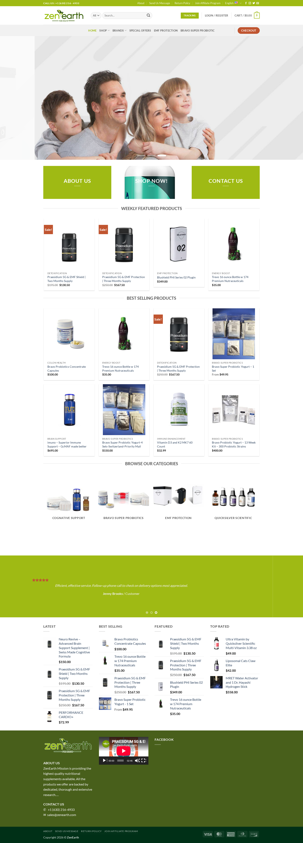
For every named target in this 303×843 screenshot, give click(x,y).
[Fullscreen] (143, 760)
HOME (92, 30)
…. (57, 795)
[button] (216, 15)
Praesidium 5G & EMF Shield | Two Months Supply (66, 279)
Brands (118, 30)
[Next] (291, 98)
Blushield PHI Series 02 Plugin (176, 277)
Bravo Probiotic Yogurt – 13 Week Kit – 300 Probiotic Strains (234, 444)
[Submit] (148, 15)
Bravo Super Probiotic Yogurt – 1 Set (233, 368)
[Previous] (11, 98)
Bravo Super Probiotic (198, 30)
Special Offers (140, 30)
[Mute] (137, 760)
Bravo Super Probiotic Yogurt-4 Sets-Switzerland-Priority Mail (122, 444)
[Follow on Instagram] (250, 3)
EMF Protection (166, 30)
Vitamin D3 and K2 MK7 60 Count (175, 444)
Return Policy (182, 3)
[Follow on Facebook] (246, 3)
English (229, 3)
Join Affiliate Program (208, 3)
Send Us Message (159, 3)
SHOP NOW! (151, 181)
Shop (103, 30)
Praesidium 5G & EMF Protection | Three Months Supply (123, 279)
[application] (123, 751)
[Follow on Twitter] (253, 3)
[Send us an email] (257, 3)
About (140, 3)
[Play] (104, 760)
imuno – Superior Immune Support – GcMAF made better (67, 444)
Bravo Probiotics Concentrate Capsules (66, 368)
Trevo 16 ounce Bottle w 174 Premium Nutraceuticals (230, 279)
